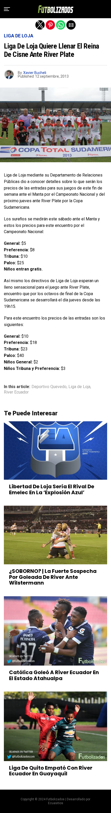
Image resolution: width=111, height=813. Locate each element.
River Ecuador (16, 392)
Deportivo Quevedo (49, 387)
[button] (7, 9)
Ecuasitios (55, 803)
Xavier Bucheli (34, 73)
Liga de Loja (79, 387)
